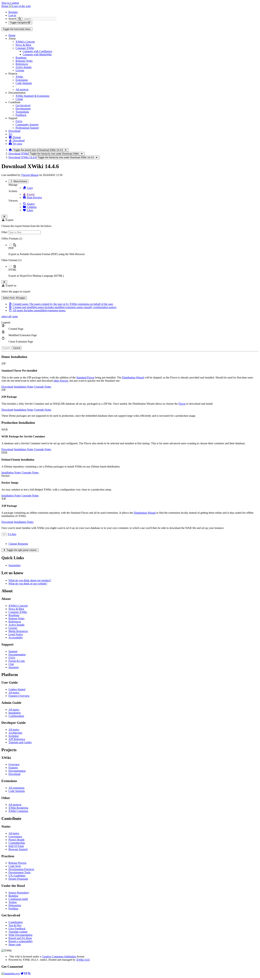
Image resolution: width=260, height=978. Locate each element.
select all (6, 316)
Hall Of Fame (16, 846)
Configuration (16, 715)
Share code (14, 944)
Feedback (21, 114)
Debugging (14, 905)
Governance (15, 836)
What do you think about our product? (29, 580)
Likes (29, 210)
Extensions (22, 79)
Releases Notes (24, 60)
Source (30, 203)
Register (13, 12)
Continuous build (18, 898)
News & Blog (23, 44)
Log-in (12, 15)
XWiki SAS (83, 959)
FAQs (19, 121)
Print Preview (34, 197)
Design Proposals (18, 878)
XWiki (19, 76)
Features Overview (19, 695)
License (20, 70)
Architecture (15, 732)
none (15, 316)
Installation (14, 712)
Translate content (17, 931)
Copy (29, 187)
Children (31, 207)
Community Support (27, 124)
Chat (11, 664)
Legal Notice (15, 634)
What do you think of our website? (27, 583)
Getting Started (16, 689)
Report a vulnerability (20, 941)
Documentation (17, 654)
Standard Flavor (85, 377)
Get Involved (23, 105)
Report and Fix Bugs (20, 938)
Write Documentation (20, 934)
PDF (11, 248)
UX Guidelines (16, 875)
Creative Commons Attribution (59, 956)
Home (11, 35)
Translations (22, 111)
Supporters (14, 565)
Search (12, 18)
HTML (12, 269)
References (22, 63)
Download (14, 130)
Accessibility (15, 637)
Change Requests (18, 543)
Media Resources (18, 631)
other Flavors (60, 380)
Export (30, 194)
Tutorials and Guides (20, 742)
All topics (13, 692)
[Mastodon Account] (10, 973)
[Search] (20, 19)
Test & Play (15, 925)
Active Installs (23, 67)
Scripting (13, 735)
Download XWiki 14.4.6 (22, 157)
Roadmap (21, 57)
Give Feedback (16, 928)
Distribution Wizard (133, 377)
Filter (4, 232)
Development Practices (21, 869)
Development (23, 108)
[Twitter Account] (22, 973)
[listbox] (130, 257)
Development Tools (19, 872)
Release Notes (16, 618)
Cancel (16, 348)
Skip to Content (10, 2)
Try (10, 134)
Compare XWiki (25, 48)
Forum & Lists (16, 660)
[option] (133, 249)
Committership (16, 842)
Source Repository (18, 892)
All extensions (16, 787)
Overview (14, 764)
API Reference (16, 739)
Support (12, 651)
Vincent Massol (29, 174)
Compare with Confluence (37, 51)
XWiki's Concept (25, 41)
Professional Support (27, 127)
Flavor (182, 403)
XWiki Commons (18, 810)
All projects (22, 89)
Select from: (14, 297)
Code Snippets (24, 83)
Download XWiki (18, 153)
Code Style (14, 866)
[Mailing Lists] (25, 973)
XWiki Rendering (18, 807)
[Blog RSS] (29, 973)
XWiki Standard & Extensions (32, 95)
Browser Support (18, 849)
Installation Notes (23, 386)
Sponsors (13, 667)
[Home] (10, 149)
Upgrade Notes (42, 386)
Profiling (13, 908)
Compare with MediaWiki (37, 54)
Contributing (15, 922)
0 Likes (12, 534)
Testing (12, 902)
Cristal (19, 99)
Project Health (16, 839)
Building (13, 895)
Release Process (17, 862)
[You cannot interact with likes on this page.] (4, 534)
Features (13, 767)
